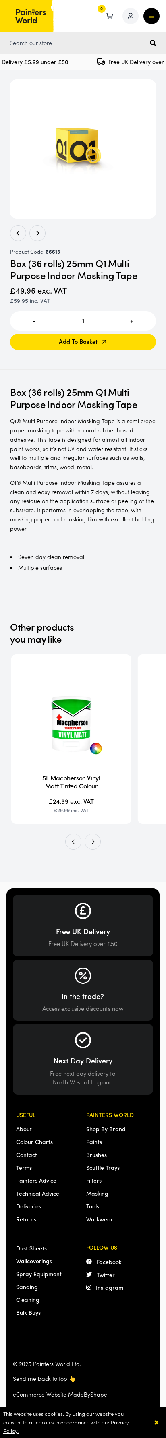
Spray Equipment (39, 1274)
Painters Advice (36, 1180)
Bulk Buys (28, 1312)
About (24, 1129)
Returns (26, 1219)
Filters (94, 1180)
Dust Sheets (31, 1248)
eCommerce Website (60, 1394)
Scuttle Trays (103, 1167)
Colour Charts (34, 1142)
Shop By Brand (106, 1129)
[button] (73, 842)
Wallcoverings (34, 1261)
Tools (92, 1206)
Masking (97, 1193)
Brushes (96, 1154)
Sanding (27, 1287)
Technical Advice (37, 1193)
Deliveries (28, 1206)
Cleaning (27, 1299)
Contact (26, 1154)
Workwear (99, 1219)
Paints (94, 1142)
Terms (24, 1167)
